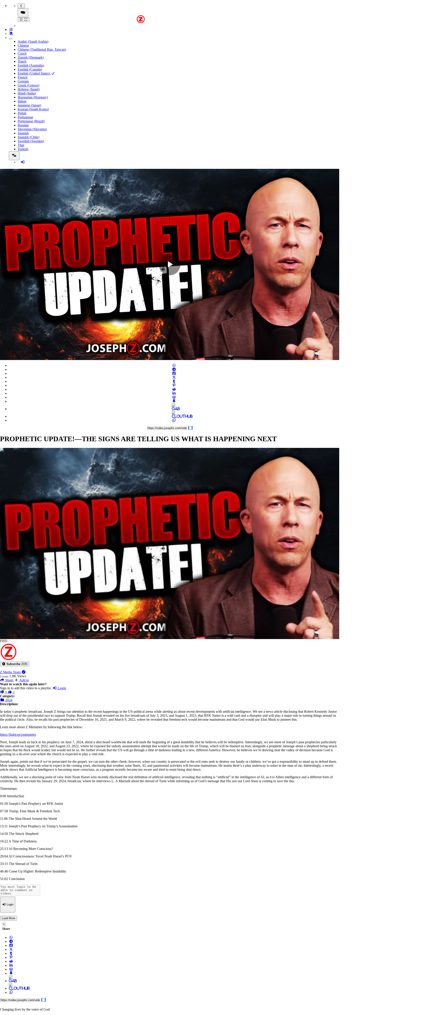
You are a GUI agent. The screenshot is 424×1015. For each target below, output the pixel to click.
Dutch (22, 61)
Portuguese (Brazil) (31, 121)
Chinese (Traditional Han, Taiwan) (42, 49)
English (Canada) (30, 69)
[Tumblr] (174, 381)
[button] (14, 664)
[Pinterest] (174, 385)
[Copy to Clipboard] (174, 420)
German (23, 81)
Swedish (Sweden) (31, 141)
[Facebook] (174, 373)
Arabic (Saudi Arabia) (33, 41)
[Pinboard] (174, 401)
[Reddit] (174, 389)
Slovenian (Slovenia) (32, 129)
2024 (8, 700)
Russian (23, 125)
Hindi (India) (27, 93)
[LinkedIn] (174, 393)
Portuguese (25, 117)
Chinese (23, 45)
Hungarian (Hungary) (33, 97)
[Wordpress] (174, 397)
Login (61, 688)
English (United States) (34, 73)
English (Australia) (31, 65)
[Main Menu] (23, 12)
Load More (8, 918)
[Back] (21, 6)
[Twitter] (174, 377)
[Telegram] (174, 369)
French (22, 77)
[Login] (22, 162)
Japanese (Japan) (29, 105)
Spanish (23, 133)
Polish (22, 113)
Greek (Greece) (28, 85)
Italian (22, 101)
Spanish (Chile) (28, 137)
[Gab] (174, 409)
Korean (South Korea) (33, 109)
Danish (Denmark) (31, 57)
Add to (24, 680)
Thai (21, 145)
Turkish (23, 149)
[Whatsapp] (174, 365)
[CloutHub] (174, 416)
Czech (22, 53)
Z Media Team (10, 672)
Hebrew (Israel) (29, 89)
